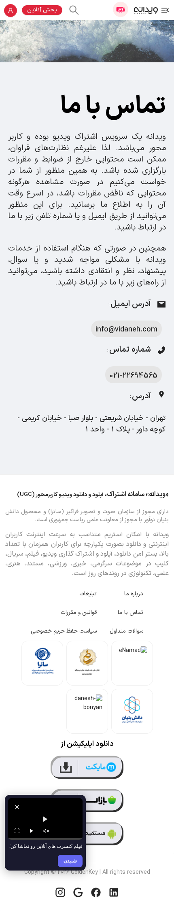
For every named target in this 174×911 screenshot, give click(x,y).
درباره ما (133, 594)
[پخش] (31, 831)
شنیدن (70, 860)
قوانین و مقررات (79, 612)
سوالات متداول (126, 631)
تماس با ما (130, 612)
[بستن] (17, 807)
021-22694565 (133, 375)
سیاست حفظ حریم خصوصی (64, 631)
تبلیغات (88, 594)
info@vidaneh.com (126, 329)
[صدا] (46, 831)
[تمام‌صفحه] (17, 831)
